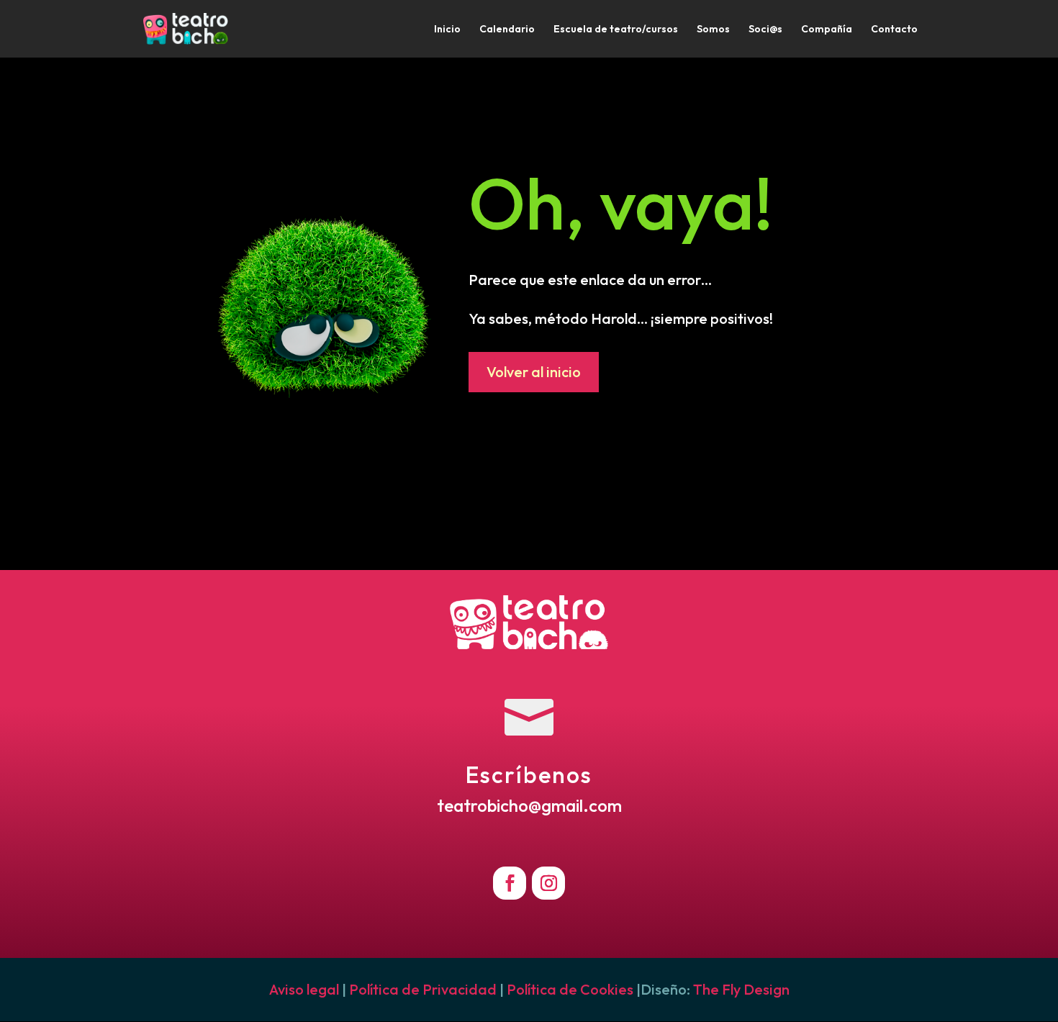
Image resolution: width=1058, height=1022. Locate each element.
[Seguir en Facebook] (509, 883)
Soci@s (765, 29)
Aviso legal (304, 989)
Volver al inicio (534, 372)
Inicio (447, 29)
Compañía (826, 29)
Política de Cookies (570, 989)
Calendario (507, 29)
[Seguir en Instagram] (548, 883)
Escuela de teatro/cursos (615, 29)
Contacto (894, 29)
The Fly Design (741, 989)
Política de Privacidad (423, 989)
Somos (713, 29)
